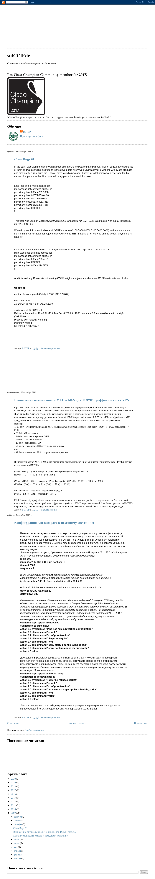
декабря (18, 816)
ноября (17, 820)
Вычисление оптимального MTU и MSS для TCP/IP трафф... (44, 831)
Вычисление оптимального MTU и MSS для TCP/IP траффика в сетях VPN (71, 399)
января (17, 858)
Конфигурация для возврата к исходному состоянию (54, 522)
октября (18, 824)
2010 (13, 809)
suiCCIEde (18, 55)
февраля (18, 854)
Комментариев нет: (51, 348)
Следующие (13, 723)
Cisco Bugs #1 (24, 159)
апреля (17, 850)
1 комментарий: (49, 509)
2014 (13, 801)
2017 (13, 790)
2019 (13, 782)
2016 (13, 793)
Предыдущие (141, 723)
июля (17, 839)
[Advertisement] (77, 26)
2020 (13, 778)
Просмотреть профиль (31, 136)
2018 (13, 786)
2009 (13, 812)
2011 (13, 805)
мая (16, 846)
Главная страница (77, 723)
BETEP (27, 131)
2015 (13, 797)
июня (17, 843)
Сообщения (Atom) (34, 729)
